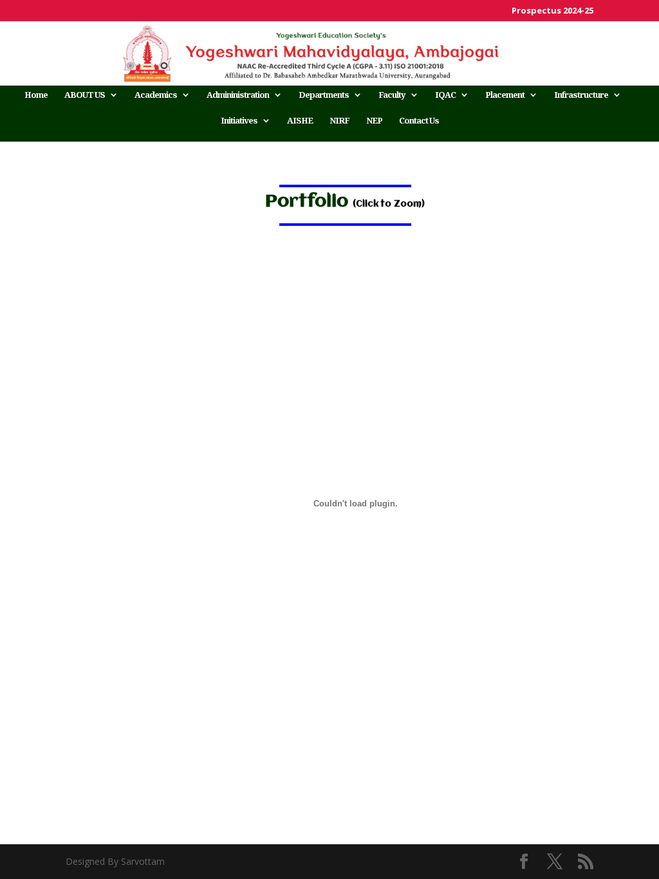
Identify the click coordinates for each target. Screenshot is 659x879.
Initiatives (239, 121)
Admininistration (238, 95)
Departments (324, 95)
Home (36, 95)
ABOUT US (84, 95)
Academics (156, 95)
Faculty (391, 95)
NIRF (339, 121)
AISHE (300, 121)
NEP (374, 121)
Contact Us (419, 121)
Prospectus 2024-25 (552, 11)
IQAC (445, 95)
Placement (504, 95)
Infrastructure (581, 95)
